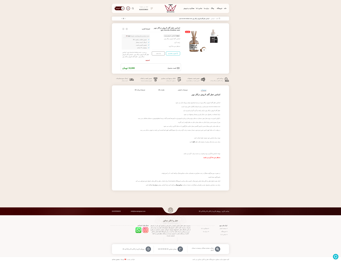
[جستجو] (133, 8)
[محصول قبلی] (125, 19)
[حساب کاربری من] (128, 8)
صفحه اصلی (223, 228)
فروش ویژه (167, 35)
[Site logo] (170, 8)
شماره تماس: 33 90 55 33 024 (167, 249)
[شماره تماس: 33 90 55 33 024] (180, 249)
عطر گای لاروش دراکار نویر (130, 56)
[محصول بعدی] (122, 19)
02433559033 (116, 211)
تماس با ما (223, 234)
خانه (217, 18)
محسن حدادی (116, 259)
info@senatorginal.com (138, 211)
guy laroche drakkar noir (134, 52)
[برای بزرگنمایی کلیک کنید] (204, 50)
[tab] (203, 90)
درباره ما (205, 231)
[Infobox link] (146, 8)
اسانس (212, 18)
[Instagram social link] (126, 29)
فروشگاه (223, 231)
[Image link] (145, 230)
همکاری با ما (204, 228)
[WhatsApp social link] (123, 29)
